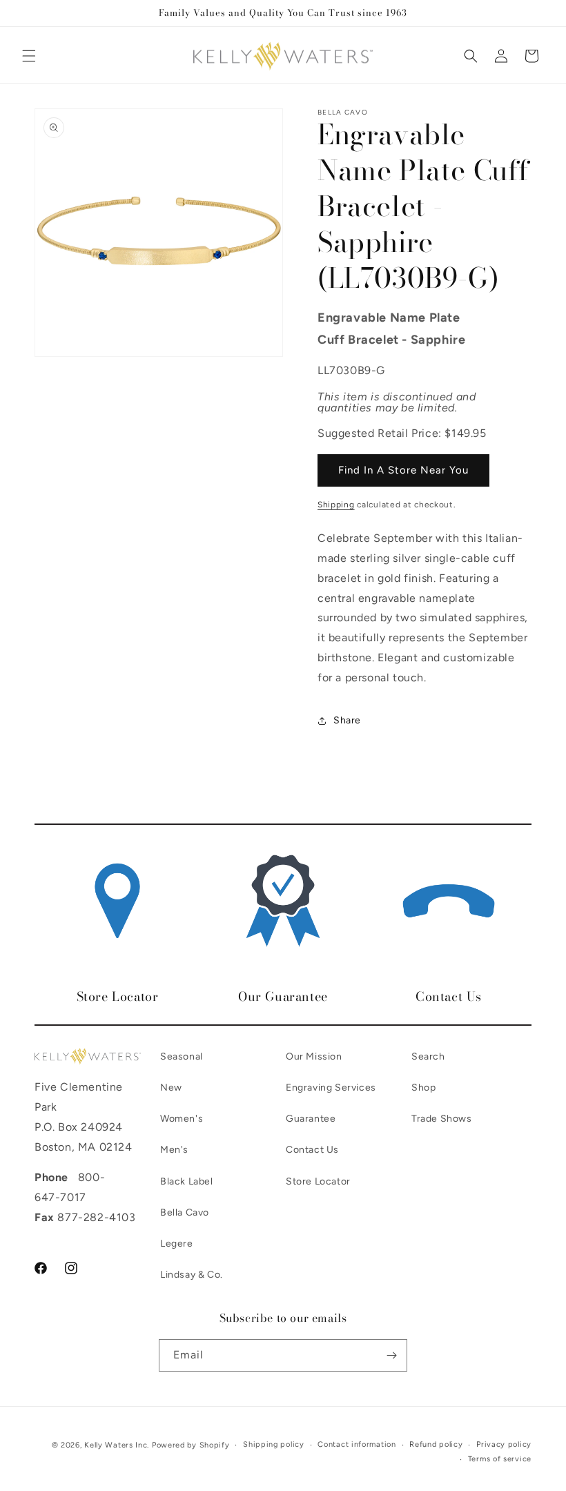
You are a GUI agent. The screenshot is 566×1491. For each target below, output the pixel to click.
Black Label (186, 1181)
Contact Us (312, 1150)
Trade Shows (441, 1118)
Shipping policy (273, 1444)
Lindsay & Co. (191, 1274)
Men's (174, 1150)
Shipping (336, 504)
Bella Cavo (184, 1212)
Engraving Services (331, 1087)
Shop (423, 1087)
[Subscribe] (391, 1355)
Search (428, 1056)
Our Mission (314, 1056)
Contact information (357, 1444)
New (171, 1087)
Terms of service (499, 1458)
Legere (176, 1243)
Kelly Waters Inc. (116, 1445)
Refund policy (435, 1444)
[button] (29, 56)
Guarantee (310, 1118)
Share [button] (347, 720)
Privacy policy (503, 1444)
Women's (181, 1118)
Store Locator (318, 1181)
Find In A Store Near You (403, 470)
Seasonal (181, 1056)
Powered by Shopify (191, 1445)
